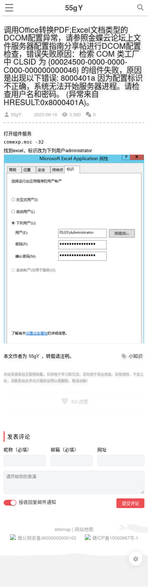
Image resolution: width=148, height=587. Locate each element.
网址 (102, 449)
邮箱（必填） (65, 449)
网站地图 (84, 529)
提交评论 (130, 503)
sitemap (63, 529)
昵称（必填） (18, 449)
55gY (15, 114)
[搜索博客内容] (140, 7)
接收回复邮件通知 (36, 502)
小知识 (136, 355)
